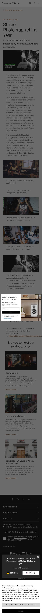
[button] (31, 573)
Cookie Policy (7, 600)
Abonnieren (11, 312)
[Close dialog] (40, 295)
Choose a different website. (21, 568)
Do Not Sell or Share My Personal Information (21, 605)
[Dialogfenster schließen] (38, 557)
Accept (21, 611)
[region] (21, 597)
